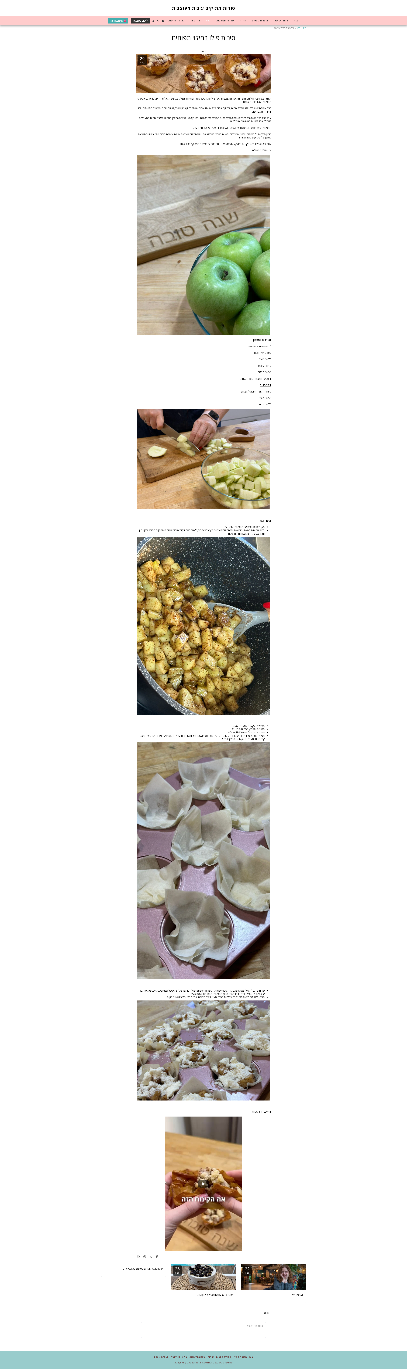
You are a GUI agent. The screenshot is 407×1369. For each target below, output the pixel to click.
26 (177, 1270)
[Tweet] (151, 1256)
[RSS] (139, 1256)
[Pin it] (145, 1256)
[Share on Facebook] (157, 1256)
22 (247, 1270)
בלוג (298, 28)
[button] (163, 21)
